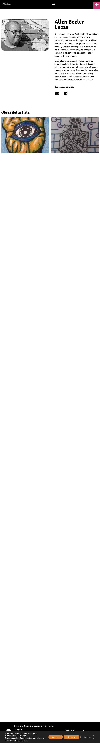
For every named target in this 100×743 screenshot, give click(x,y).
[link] (96, 5)
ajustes (25, 740)
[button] (53, 4)
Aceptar (55, 737)
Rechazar (72, 737)
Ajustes (87, 737)
